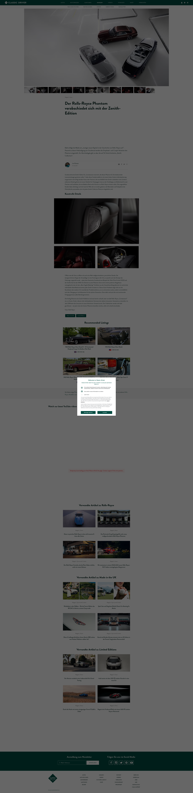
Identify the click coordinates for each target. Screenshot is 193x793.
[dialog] (96, 396)
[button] (96, 395)
